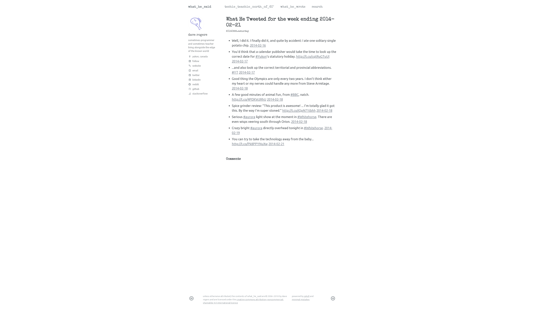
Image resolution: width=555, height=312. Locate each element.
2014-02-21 (276, 144)
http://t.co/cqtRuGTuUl (312, 56)
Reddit (195, 84)
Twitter (196, 75)
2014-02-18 (240, 88)
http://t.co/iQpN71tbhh (299, 110)
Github (195, 89)
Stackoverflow (200, 93)
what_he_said (199, 7)
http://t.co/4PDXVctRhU (249, 99)
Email (195, 70)
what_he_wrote (292, 7)
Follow (195, 61)
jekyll (306, 296)
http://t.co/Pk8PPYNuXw (250, 144)
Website (196, 65)
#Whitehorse (306, 117)
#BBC (295, 94)
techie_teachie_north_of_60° (249, 7)
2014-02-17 (240, 61)
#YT (235, 72)
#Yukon (261, 56)
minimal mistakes (301, 299)
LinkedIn (196, 79)
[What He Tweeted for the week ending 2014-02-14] (333, 298)
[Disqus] (281, 198)
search (317, 7)
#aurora (249, 117)
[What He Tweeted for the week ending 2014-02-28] (191, 298)
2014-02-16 (258, 45)
